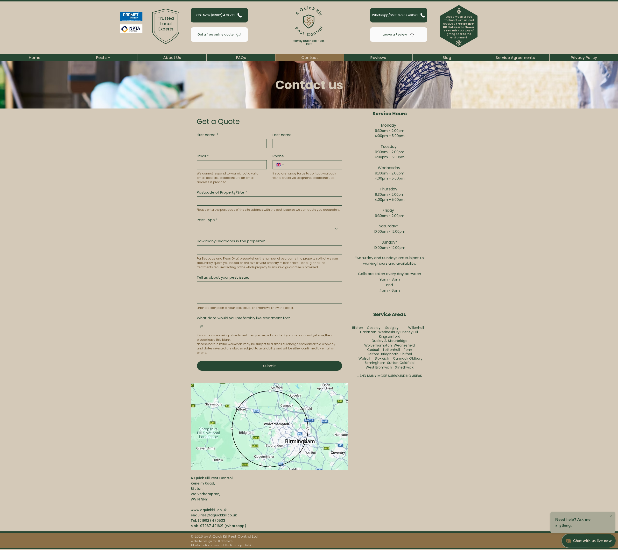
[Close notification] (611, 516)
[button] (103, 57)
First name (207, 135)
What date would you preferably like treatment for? (243, 318)
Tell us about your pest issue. (223, 277)
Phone (278, 156)
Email (203, 156)
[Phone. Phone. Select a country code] (280, 165)
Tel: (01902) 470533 (208, 520)
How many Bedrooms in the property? (231, 241)
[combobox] (269, 228)
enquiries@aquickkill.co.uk (214, 515)
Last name (282, 135)
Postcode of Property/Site (222, 192)
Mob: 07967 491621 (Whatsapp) (218, 525)
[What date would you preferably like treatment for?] (202, 327)
